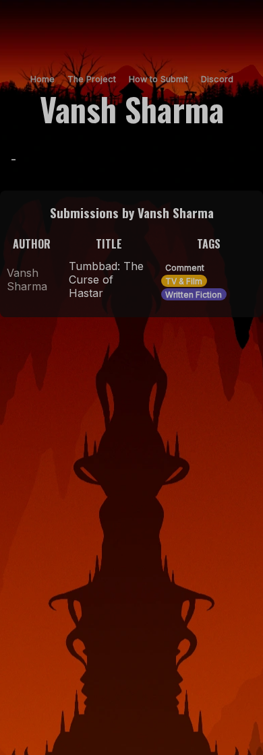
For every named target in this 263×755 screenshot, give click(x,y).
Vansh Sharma (27, 279)
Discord (217, 79)
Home (42, 79)
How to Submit (158, 79)
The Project (91, 79)
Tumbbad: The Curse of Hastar (106, 279)
